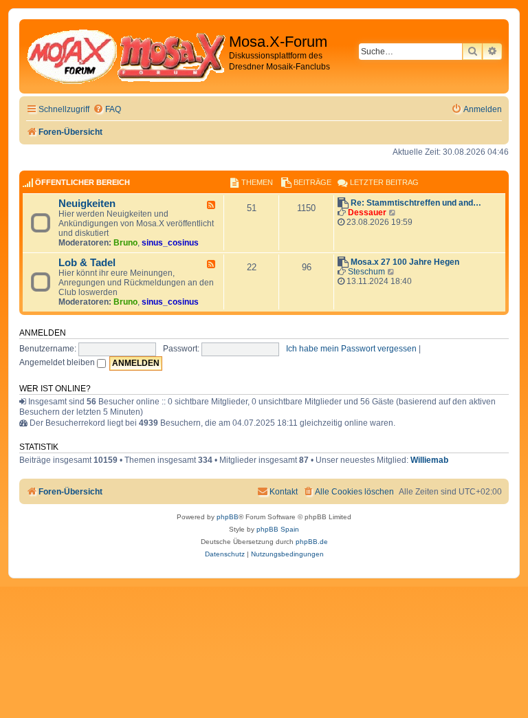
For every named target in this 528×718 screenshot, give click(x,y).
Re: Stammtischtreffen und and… (416, 203)
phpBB (228, 517)
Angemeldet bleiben (58, 362)
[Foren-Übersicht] (126, 56)
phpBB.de (312, 541)
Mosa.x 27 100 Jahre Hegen (405, 262)
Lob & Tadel (87, 262)
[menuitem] (107, 109)
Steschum (366, 271)
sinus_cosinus (170, 243)
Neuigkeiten (87, 203)
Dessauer (367, 212)
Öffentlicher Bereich (82, 182)
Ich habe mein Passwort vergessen (351, 348)
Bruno (125, 243)
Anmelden (42, 333)
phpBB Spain (277, 529)
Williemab (429, 460)
